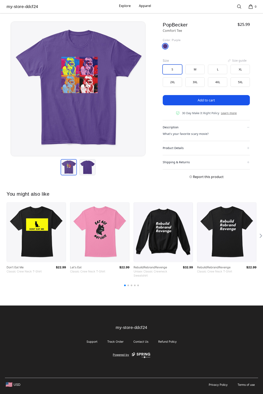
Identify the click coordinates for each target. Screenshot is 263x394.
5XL (240, 82)
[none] (237, 61)
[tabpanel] (78, 89)
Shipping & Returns (176, 162)
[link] (36, 232)
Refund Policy (167, 341)
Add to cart (206, 100)
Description (171, 127)
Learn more (229, 113)
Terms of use (246, 384)
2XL (172, 82)
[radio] (172, 69)
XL (240, 69)
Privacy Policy (218, 384)
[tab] (68, 167)
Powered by (121, 354)
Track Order (115, 341)
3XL (195, 82)
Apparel (145, 5)
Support (92, 341)
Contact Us (140, 341)
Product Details (173, 148)
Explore (125, 5)
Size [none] (166, 60)
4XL (217, 82)
